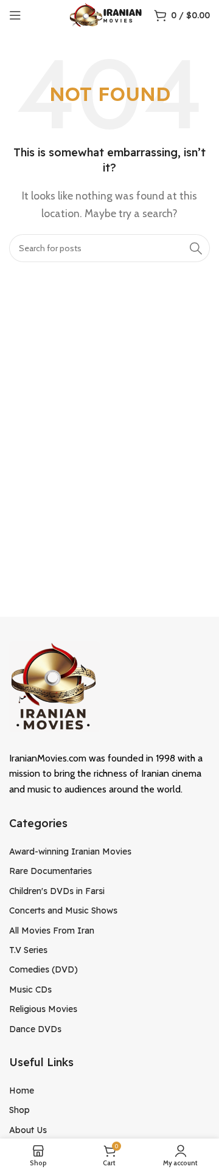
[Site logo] (105, 14)
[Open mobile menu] (15, 15)
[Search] (196, 248)
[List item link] (109, 851)
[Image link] (54, 685)
